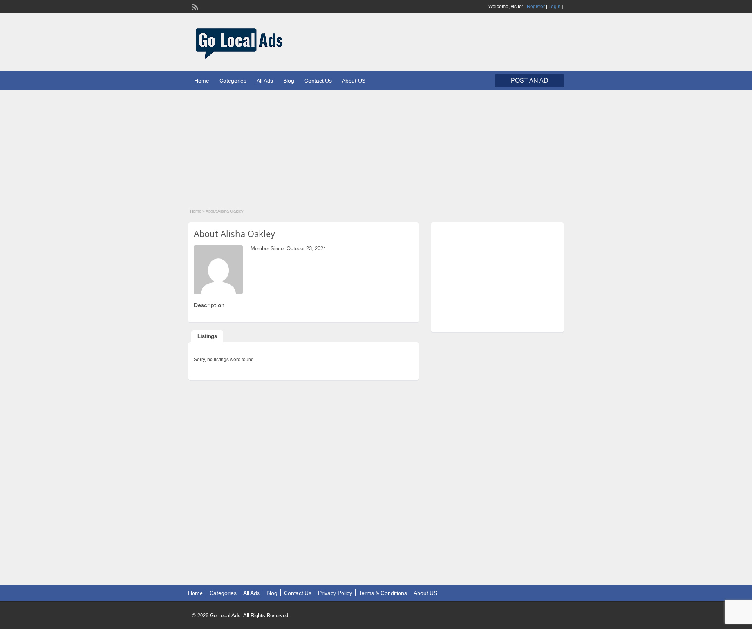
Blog (288, 81)
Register (536, 6)
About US (353, 81)
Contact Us (318, 81)
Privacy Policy (335, 593)
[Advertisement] (376, 145)
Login (554, 6)
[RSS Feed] (194, 6)
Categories (232, 81)
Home (201, 81)
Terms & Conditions (383, 593)
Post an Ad (529, 80)
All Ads (265, 81)
